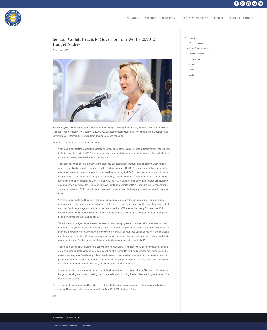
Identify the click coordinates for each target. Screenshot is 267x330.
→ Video (190, 70)
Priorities (150, 18)
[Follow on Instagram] (248, 3)
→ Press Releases (195, 43)
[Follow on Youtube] (254, 3)
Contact (248, 18)
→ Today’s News (194, 59)
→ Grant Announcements (198, 48)
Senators (133, 18)
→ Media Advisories (195, 53)
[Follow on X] (242, 3)
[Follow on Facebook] (236, 3)
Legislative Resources (194, 18)
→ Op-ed (191, 64)
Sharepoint (58, 317)
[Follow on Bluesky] (260, 3)
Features (234, 18)
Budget (218, 18)
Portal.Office (73, 317)
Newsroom (169, 18)
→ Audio (190, 75)
